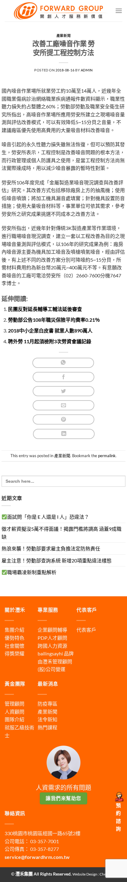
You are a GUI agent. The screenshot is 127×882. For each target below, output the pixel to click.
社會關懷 (14, 646)
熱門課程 (47, 727)
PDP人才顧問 (52, 638)
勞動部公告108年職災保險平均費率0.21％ (54, 320)
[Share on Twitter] (63, 391)
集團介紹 (14, 630)
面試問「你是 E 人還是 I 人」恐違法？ (48, 517)
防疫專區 (47, 704)
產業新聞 (63, 36)
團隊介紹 (14, 719)
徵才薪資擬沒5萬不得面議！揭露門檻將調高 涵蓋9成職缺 (61, 533)
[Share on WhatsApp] (63, 363)
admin (87, 70)
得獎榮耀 (14, 653)
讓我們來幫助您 (63, 798)
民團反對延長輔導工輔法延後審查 (45, 309)
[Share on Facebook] (63, 377)
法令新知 (47, 719)
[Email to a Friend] (63, 405)
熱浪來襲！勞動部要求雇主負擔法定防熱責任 (51, 548)
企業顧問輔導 (52, 630)
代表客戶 (86, 630)
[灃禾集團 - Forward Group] (59, 10)
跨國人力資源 (52, 646)
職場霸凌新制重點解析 (31, 572)
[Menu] (118, 10)
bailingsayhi (50, 653)
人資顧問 (14, 712)
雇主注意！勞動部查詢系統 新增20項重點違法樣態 (57, 560)
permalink (107, 455)
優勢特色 (14, 638)
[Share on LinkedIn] (64, 434)
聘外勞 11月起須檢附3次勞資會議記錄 (49, 341)
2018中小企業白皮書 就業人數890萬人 (50, 330)
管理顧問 (14, 704)
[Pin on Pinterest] (63, 419)
